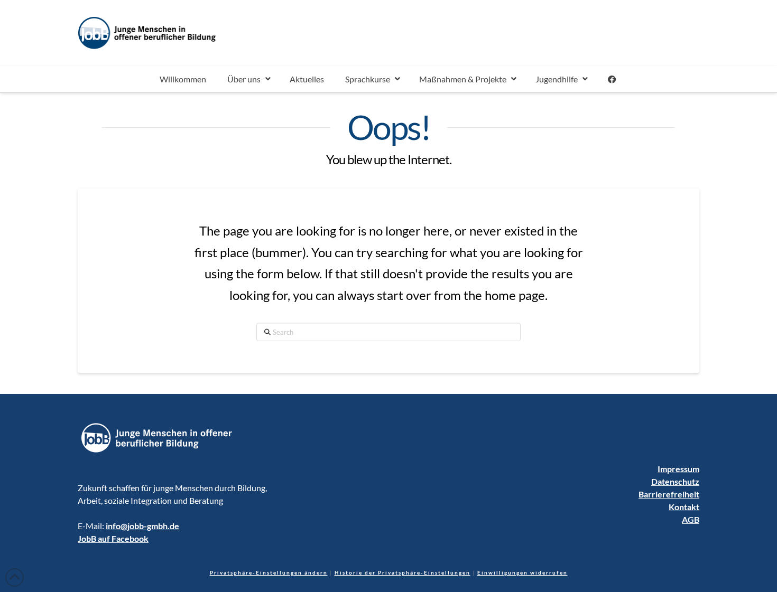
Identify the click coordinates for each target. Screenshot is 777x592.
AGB (690, 519)
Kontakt (684, 507)
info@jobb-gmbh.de (142, 526)
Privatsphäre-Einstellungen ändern (269, 572)
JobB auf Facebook (113, 538)
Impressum (678, 469)
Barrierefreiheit (669, 494)
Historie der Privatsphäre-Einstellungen (402, 572)
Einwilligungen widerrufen (522, 572)
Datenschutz (675, 481)
